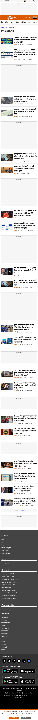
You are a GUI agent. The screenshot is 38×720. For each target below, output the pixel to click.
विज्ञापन (3, 545)
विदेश (17, 22)
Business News (6, 587)
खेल (29, 22)
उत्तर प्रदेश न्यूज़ (5, 617)
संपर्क (2, 539)
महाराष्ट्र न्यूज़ (4, 631)
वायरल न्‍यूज (16, 377)
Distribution (19, 698)
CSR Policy (6, 695)
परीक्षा (15, 44)
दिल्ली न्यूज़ (4, 620)
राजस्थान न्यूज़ (4, 633)
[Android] (26, 0)
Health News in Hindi (8, 595)
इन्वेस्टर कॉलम (4, 550)
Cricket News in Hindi (8, 585)
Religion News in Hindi (8, 590)
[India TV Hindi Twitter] (29, 0)
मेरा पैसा (15, 116)
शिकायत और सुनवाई (6, 547)
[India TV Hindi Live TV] (35, 17)
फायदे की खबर (17, 161)
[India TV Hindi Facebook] (28, 0)
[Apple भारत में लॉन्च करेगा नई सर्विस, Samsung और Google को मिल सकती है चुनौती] (7, 170)
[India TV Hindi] (12, 17)
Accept (14, 718)
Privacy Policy (28, 693)
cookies (18, 715)
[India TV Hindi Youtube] (31, 0)
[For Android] (10, 681)
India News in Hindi (7, 574)
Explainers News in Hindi (9, 593)
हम (2, 542)
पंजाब (2, 639)
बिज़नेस (15, 104)
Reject (25, 718)
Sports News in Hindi (8, 582)
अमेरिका (15, 332)
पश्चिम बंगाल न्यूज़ (5, 623)
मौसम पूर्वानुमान (5, 563)
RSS (29, 695)
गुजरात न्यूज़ (4, 636)
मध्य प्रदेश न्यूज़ (5, 628)
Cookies (5, 711)
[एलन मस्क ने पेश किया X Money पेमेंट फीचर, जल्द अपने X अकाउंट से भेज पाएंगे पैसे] (7, 271)
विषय (6, 27)
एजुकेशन (15, 59)
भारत (12, 22)
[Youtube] (19, 661)
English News (5, 553)
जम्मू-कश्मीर (4, 647)
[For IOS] (27, 681)
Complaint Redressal (18, 695)
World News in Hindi (7, 576)
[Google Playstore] (10, 671)
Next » (23, 511)
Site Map (7, 693)
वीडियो (6, 22)
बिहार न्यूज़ (4, 625)
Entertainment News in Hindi (10, 579)
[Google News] (29, 661)
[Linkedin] (24, 661)
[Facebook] (4, 661)
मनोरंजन (23, 22)
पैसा (34, 22)
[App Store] (27, 671)
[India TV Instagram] (14, 661)
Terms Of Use (16, 693)
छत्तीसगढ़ (3, 644)
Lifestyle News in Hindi (8, 598)
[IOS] (24, 0)
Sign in (35, 1)
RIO (34, 695)
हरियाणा (3, 641)
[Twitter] (9, 661)
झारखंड (3, 650)
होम (2, 22)
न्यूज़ (14, 173)
